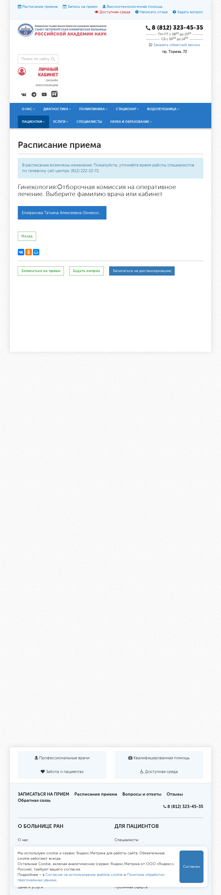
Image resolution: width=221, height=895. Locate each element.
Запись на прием (83, 7)
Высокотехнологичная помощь (135, 7)
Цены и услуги (30, 887)
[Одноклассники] (28, 252)
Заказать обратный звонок (176, 45)
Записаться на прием (40, 271)
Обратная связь (34, 800)
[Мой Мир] (36, 252)
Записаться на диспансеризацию (142, 271)
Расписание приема (40, 7)
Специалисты (89, 122)
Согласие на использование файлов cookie (84, 875)
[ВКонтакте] (21, 252)
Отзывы (175, 794)
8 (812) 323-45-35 (185, 806)
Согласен (191, 867)
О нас (23, 840)
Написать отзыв (154, 12)
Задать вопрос (190, 12)
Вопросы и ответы (141, 794)
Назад (27, 236)
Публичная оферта (131, 887)
